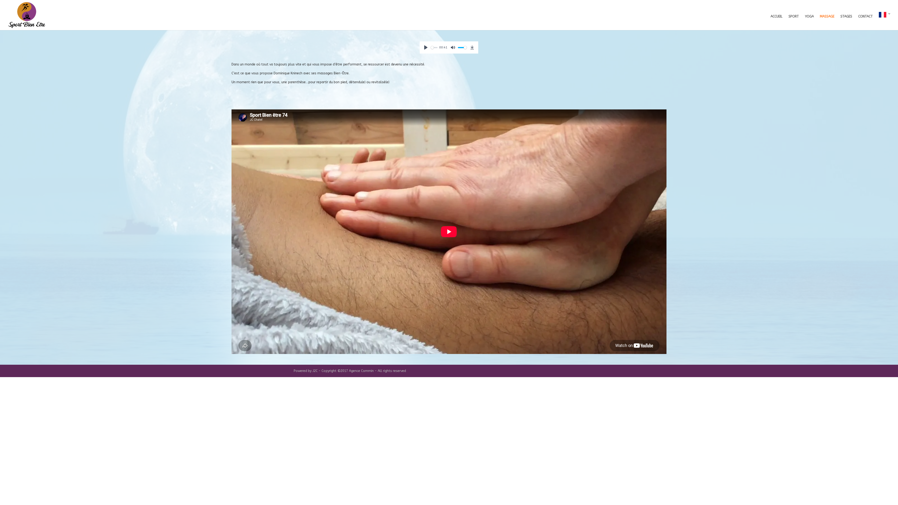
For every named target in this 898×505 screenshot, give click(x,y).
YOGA (809, 16)
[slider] (434, 47)
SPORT (794, 16)
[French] (885, 21)
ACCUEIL (776, 16)
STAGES (846, 16)
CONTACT (865, 16)
